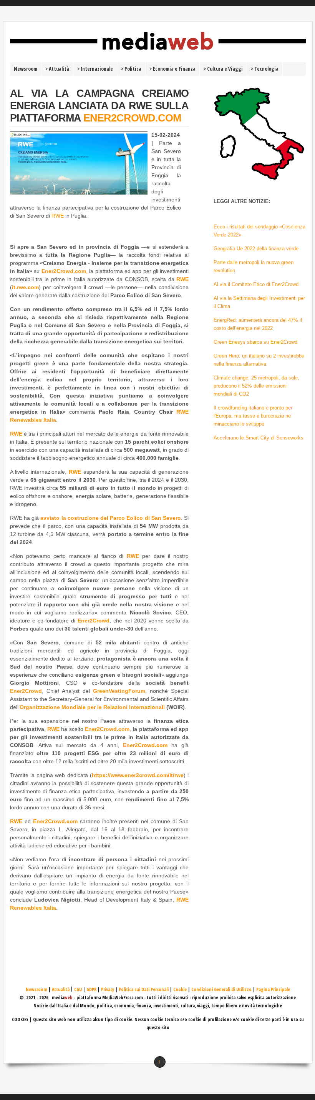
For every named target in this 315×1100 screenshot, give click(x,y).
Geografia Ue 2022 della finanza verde (256, 248)
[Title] (158, 53)
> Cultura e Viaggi (223, 68)
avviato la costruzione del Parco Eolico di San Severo (110, 518)
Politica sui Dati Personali (144, 989)
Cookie (180, 989)
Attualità (61, 989)
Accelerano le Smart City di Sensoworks (258, 438)
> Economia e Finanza (172, 68)
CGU (78, 989)
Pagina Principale (273, 989)
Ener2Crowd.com (107, 729)
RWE (57, 216)
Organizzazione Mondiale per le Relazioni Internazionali (92, 707)
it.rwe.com (25, 287)
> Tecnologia (265, 68)
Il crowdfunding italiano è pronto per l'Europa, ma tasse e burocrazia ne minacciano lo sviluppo (253, 416)
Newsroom (25, 68)
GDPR (91, 989)
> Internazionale (95, 68)
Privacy (107, 989)
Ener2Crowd (93, 620)
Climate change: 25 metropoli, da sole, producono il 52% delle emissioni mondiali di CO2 (256, 386)
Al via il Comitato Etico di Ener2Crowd (256, 284)
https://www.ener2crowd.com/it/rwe (138, 775)
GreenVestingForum (119, 691)
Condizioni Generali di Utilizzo (221, 989)
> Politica (131, 68)
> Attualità (57, 68)
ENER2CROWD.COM (132, 118)
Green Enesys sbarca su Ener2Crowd (255, 342)
